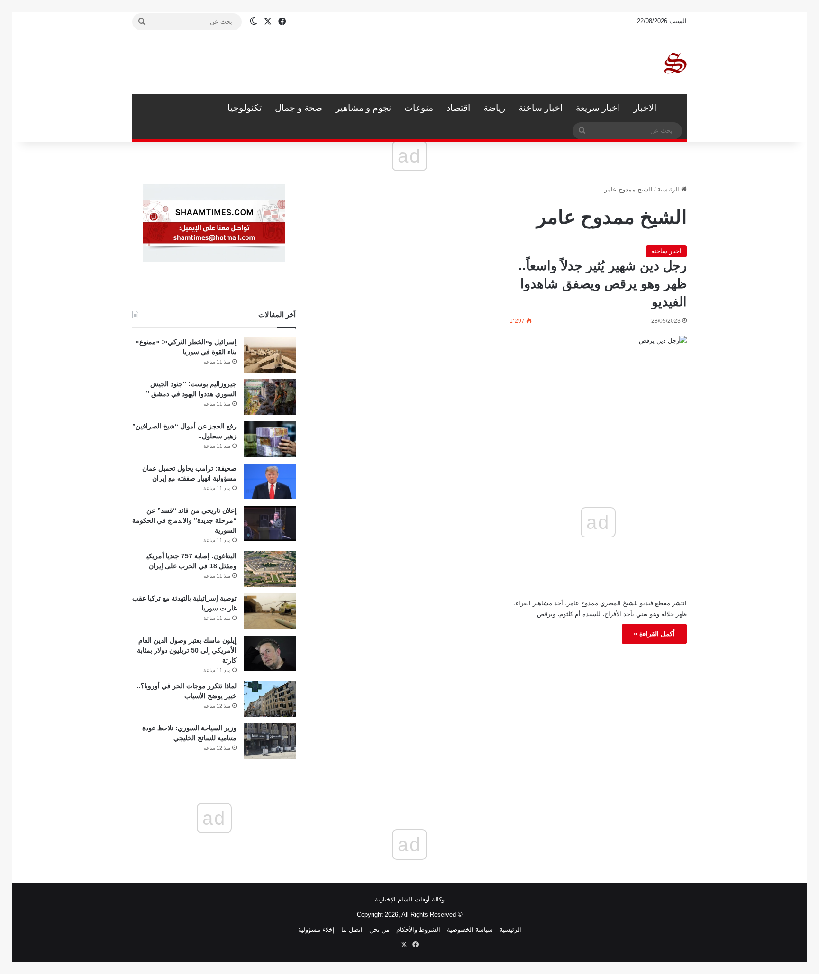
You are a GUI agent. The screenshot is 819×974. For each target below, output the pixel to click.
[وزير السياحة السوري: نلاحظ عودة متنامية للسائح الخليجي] (270, 741)
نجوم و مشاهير (363, 108)
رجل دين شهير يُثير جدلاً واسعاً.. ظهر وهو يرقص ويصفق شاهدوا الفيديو (603, 284)
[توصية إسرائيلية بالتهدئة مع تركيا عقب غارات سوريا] (270, 611)
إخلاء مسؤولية (316, 929)
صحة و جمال (298, 108)
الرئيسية (675, 108)
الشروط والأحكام (418, 929)
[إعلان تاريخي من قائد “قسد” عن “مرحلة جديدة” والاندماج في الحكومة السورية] (270, 523)
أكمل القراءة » (654, 633)
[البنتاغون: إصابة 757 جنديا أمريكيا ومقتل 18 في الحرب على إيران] (270, 569)
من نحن (379, 929)
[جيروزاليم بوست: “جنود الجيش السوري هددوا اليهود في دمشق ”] (270, 397)
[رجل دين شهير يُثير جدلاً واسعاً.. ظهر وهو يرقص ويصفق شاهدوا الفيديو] (598, 387)
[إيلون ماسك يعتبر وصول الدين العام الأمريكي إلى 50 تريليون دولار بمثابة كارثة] (270, 653)
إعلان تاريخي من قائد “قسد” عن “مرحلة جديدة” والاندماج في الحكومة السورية (184, 520)
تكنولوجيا (245, 108)
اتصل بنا (352, 929)
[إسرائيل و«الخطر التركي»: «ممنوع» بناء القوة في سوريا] (270, 355)
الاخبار (644, 108)
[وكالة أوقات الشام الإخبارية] (675, 63)
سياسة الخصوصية (470, 929)
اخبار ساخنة (541, 108)
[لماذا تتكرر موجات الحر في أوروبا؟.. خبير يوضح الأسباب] (270, 699)
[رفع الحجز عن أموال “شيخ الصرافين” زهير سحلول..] (270, 439)
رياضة (494, 108)
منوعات (418, 108)
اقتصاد (458, 108)
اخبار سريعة (598, 108)
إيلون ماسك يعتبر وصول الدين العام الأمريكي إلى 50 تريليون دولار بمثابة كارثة (187, 650)
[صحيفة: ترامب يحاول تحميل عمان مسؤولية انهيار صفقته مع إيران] (270, 481)
